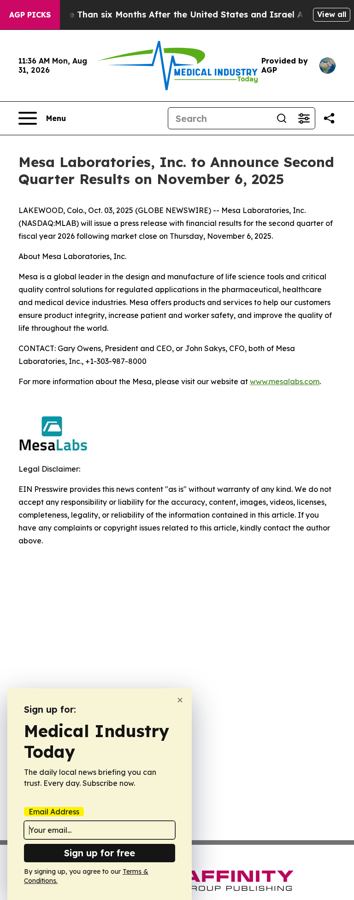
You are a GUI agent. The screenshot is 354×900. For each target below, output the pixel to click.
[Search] (282, 118)
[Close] (180, 700)
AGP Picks (30, 14)
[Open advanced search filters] (304, 118)
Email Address (54, 811)
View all (331, 14)
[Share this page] (329, 118)
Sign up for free (99, 853)
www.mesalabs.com (284, 381)
